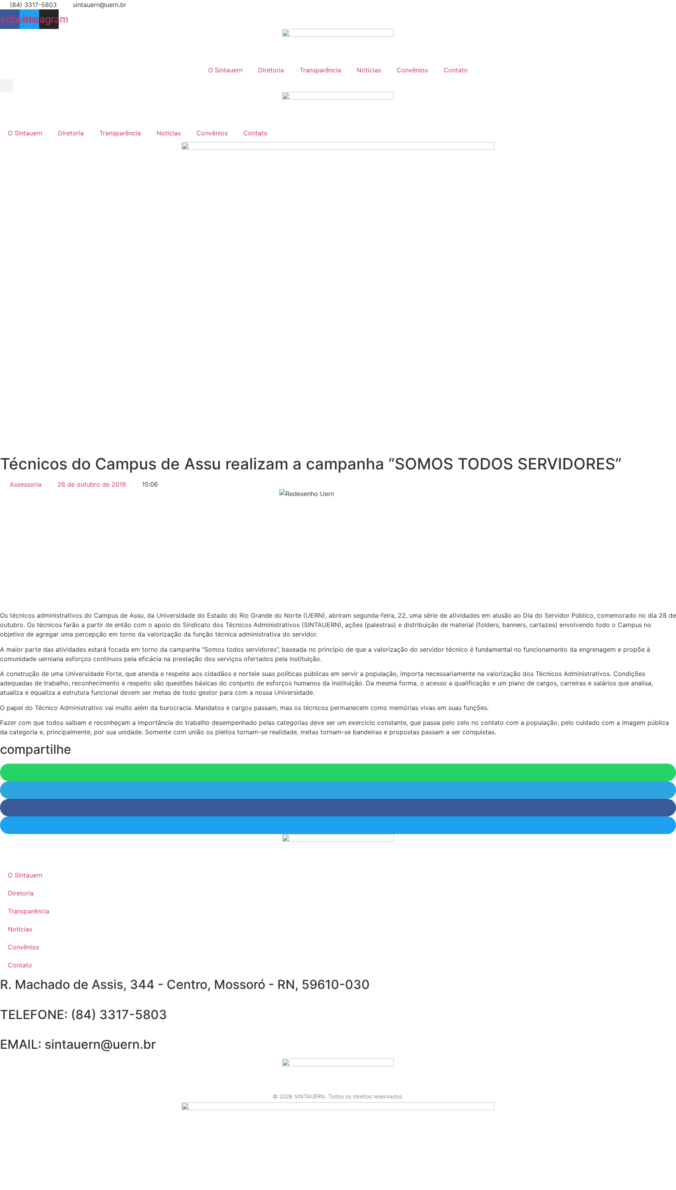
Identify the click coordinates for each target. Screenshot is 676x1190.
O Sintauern (225, 70)
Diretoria (271, 70)
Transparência (320, 70)
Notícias (369, 70)
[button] (6, 85)
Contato (456, 70)
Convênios (412, 70)
